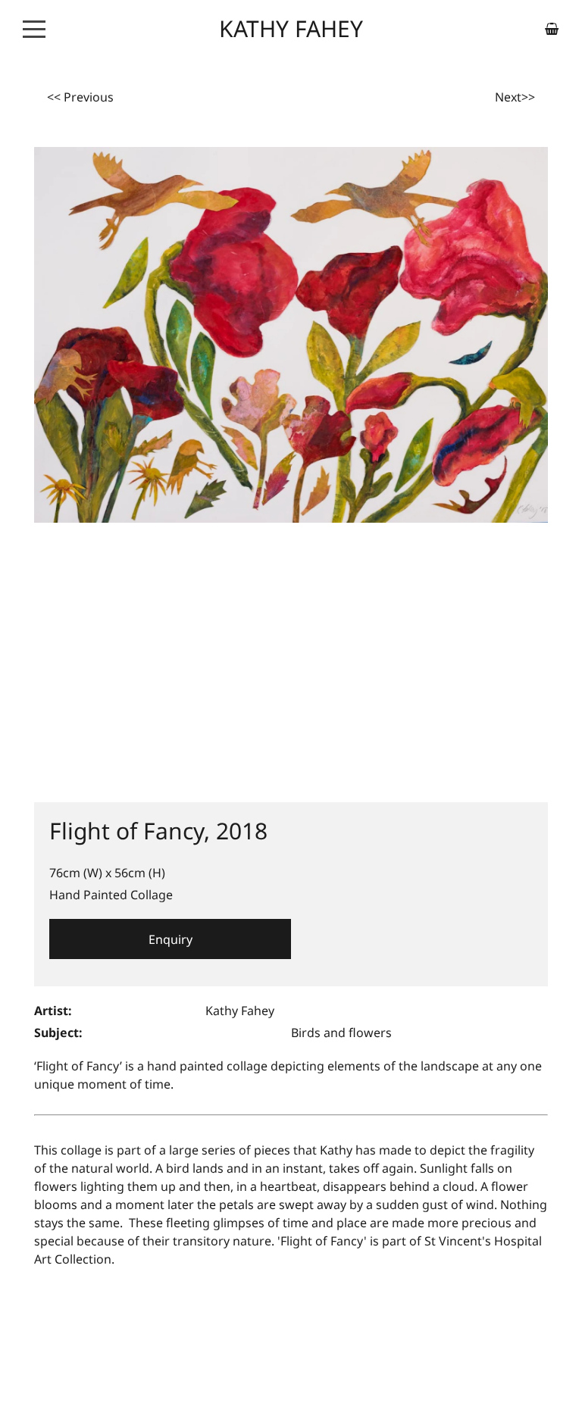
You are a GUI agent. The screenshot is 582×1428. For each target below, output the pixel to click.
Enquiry (170, 939)
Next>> (515, 97)
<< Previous (80, 97)
